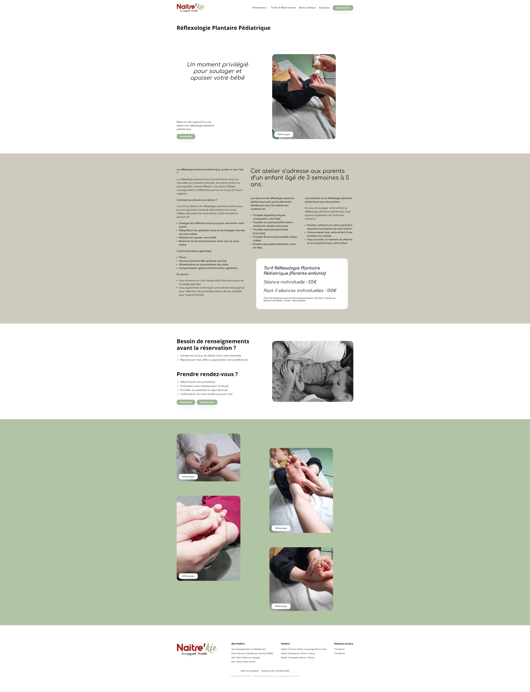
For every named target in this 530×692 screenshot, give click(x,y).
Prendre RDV (186, 136)
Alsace (295, 676)
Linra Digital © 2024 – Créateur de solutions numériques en (261, 676)
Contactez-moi (343, 7)
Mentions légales (250, 671)
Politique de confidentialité (275, 671)
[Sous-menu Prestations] (267, 8)
